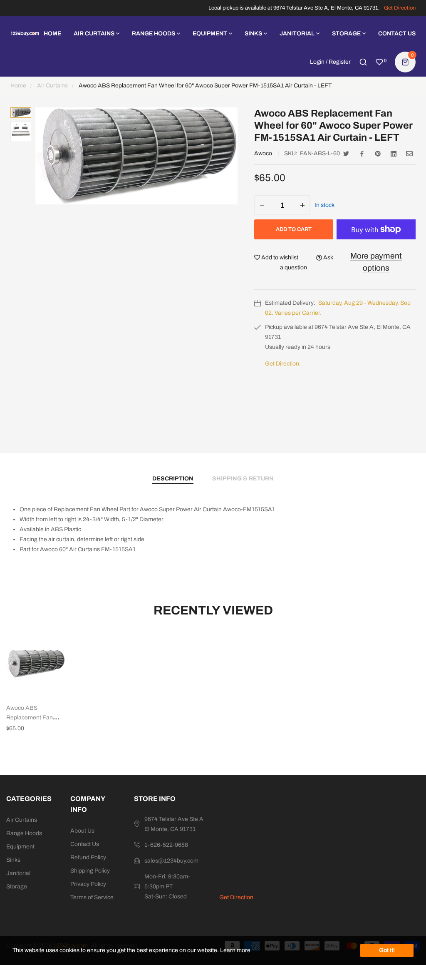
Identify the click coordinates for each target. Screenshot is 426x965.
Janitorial (18, 873)
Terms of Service (92, 897)
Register (340, 62)
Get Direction (400, 8)
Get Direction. (283, 364)
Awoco (263, 153)
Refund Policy (88, 857)
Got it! (387, 950)
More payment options (376, 261)
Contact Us (84, 844)
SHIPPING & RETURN (243, 478)
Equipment (20, 846)
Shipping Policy (90, 871)
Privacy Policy (88, 884)
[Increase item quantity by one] (302, 205)
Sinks (13, 860)
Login (317, 62)
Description (172, 478)
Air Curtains (21, 820)
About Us (82, 831)
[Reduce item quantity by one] (262, 205)
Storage (16, 886)
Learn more (235, 950)
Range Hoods (24, 833)
